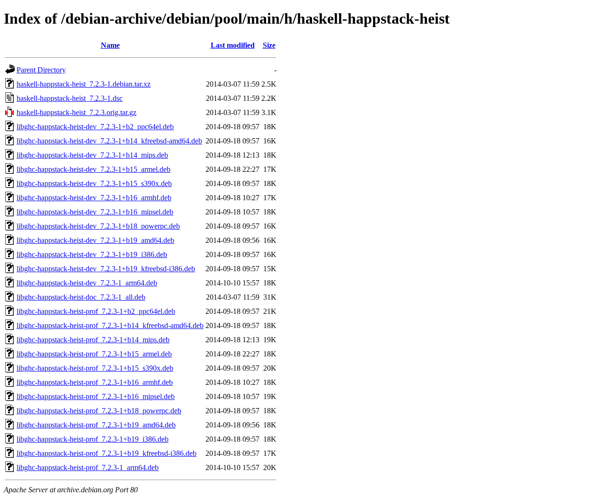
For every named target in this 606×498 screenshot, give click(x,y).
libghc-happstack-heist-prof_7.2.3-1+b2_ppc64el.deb (96, 311)
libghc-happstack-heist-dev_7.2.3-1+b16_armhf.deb (94, 198)
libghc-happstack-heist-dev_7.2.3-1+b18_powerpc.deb (98, 226)
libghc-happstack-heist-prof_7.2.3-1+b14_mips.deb (93, 340)
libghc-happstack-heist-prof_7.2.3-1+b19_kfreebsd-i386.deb (106, 453)
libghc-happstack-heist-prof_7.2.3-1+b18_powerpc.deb (99, 411)
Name (110, 45)
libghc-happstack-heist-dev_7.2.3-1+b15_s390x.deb (94, 183)
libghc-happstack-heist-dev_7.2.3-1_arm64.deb (87, 283)
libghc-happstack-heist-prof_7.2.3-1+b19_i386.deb (93, 439)
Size (269, 45)
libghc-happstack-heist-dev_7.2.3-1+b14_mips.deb (92, 155)
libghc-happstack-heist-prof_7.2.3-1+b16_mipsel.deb (96, 396)
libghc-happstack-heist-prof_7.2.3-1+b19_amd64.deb (96, 425)
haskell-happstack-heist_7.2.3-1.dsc (70, 98)
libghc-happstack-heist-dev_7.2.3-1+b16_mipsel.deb (95, 212)
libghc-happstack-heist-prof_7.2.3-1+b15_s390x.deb (95, 368)
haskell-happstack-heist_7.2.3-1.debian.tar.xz (84, 84)
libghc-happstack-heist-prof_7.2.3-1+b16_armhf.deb (95, 382)
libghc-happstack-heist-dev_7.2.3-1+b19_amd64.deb (95, 240)
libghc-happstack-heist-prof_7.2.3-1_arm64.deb (88, 467)
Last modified (233, 45)
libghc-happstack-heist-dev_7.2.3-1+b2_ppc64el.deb (95, 127)
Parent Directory (41, 70)
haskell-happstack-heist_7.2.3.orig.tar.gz (76, 112)
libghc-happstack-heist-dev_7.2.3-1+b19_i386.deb (92, 254)
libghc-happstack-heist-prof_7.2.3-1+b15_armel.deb (94, 354)
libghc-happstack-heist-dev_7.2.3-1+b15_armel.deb (93, 169)
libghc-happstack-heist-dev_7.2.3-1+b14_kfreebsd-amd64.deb (109, 141)
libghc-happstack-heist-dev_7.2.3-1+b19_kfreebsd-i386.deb (106, 269)
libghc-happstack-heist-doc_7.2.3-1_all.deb (81, 297)
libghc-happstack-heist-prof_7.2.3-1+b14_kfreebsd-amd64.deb (110, 325)
